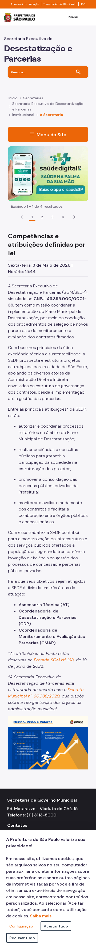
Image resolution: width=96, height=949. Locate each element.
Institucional (23, 114)
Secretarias (33, 98)
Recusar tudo (22, 937)
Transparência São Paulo (59, 4)
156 (83, 4)
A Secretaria (51, 114)
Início (13, 98)
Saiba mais (40, 916)
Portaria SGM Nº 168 (54, 660)
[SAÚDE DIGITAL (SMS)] (48, 173)
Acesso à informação (25, 4)
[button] (74, 217)
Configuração (21, 926)
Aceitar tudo (56, 926)
